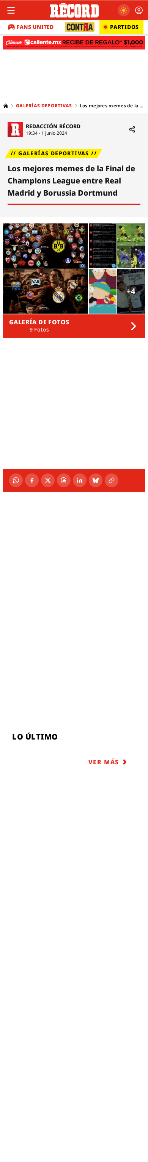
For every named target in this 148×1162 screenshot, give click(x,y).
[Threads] (64, 480)
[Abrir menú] (11, 10)
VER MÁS (103, 762)
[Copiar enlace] (111, 480)
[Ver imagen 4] (103, 291)
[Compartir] (132, 129)
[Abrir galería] (45, 268)
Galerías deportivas (44, 106)
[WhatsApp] (16, 480)
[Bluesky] (95, 480)
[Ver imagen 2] (103, 245)
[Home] (5, 105)
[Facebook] (32, 480)
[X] (48, 480)
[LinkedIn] (80, 480)
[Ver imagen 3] (131, 245)
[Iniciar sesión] (139, 10)
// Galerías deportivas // (54, 153)
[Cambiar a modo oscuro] (124, 10)
